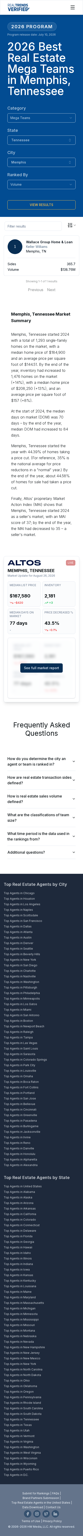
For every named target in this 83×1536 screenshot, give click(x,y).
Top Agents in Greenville (20, 1115)
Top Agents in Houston (19, 898)
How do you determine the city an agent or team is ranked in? (36, 761)
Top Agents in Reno (17, 1143)
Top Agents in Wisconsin (20, 1458)
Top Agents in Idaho (17, 1253)
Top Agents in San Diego (20, 965)
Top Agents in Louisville (20, 1070)
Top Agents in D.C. (16, 1475)
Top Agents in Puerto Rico (21, 1469)
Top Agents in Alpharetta (20, 1159)
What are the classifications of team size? (38, 818)
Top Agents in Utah (17, 1430)
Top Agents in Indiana (18, 1264)
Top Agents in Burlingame (21, 1126)
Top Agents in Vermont (19, 1436)
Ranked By (17, 174)
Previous (35, 289)
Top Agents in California (20, 1214)
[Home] (19, 7)
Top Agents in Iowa (17, 1269)
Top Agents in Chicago (19, 893)
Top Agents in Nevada (19, 1341)
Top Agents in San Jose (20, 1098)
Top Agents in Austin (18, 937)
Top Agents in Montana (19, 1330)
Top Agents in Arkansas (20, 1208)
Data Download (32, 1507)
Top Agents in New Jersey (22, 1352)
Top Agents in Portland (19, 1093)
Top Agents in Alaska (18, 1197)
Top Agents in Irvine (17, 1137)
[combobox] (41, 118)
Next (51, 289)
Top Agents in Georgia (19, 1242)
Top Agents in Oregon (19, 1391)
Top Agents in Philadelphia (22, 993)
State (12, 130)
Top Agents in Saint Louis (21, 1048)
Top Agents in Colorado (20, 1219)
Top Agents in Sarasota (19, 1054)
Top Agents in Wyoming (20, 1463)
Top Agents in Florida (18, 1236)
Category (16, 108)
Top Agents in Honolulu (19, 1154)
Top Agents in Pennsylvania (22, 1397)
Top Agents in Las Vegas (20, 1043)
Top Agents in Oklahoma (20, 1386)
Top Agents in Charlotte (20, 971)
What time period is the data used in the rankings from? (38, 836)
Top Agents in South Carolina (23, 1408)
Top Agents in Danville (19, 1148)
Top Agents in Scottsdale (21, 915)
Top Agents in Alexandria (21, 1165)
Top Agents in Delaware (20, 1230)
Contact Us (53, 1507)
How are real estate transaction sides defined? (39, 780)
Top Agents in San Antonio (21, 1015)
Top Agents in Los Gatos (20, 1004)
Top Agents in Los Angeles (22, 904)
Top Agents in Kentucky (20, 1280)
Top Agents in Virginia (18, 1441)
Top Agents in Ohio (17, 1380)
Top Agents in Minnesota (21, 1314)
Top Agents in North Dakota (22, 1375)
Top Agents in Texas (18, 1425)
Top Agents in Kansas (18, 1275)
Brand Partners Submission (41, 1498)
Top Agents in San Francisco (23, 921)
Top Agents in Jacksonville (22, 1131)
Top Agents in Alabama (19, 1192)
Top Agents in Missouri (19, 1325)
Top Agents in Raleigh (18, 1032)
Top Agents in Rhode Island (22, 1402)
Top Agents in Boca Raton (21, 1082)
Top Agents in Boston (18, 1020)
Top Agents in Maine (18, 1291)
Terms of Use (30, 1521)
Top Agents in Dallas (18, 926)
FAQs (55, 1493)
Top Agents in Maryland (20, 1297)
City (11, 152)
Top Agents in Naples (18, 909)
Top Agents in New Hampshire (24, 1347)
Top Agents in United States (23, 1186)
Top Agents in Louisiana (20, 1286)
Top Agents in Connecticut (22, 1225)
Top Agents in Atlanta (18, 932)
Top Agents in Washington (21, 982)
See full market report (41, 668)
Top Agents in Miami (17, 1009)
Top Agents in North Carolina (23, 1369)
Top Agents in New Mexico (22, 1358)
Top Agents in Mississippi (21, 1319)
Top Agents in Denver (18, 943)
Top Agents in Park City (19, 1065)
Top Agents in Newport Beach (24, 1026)
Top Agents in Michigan (20, 1308)
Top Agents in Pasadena (20, 1120)
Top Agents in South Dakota (23, 1414)
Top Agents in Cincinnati (20, 1109)
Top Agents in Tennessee (21, 1419)
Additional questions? (26, 852)
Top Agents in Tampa (18, 1037)
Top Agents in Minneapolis (22, 998)
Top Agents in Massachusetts (24, 1303)
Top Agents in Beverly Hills (22, 954)
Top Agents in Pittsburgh (20, 987)
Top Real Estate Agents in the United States (40, 1502)
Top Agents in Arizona (18, 1203)
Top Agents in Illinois (18, 1258)
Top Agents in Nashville (20, 976)
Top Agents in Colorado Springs (25, 1059)
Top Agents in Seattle (18, 948)
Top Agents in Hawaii (18, 1247)
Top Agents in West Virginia (22, 1452)
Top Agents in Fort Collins (21, 1087)
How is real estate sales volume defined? (34, 799)
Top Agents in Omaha (18, 1076)
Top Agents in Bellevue (19, 1104)
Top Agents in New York (20, 959)
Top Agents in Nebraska (20, 1336)
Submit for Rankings (36, 1493)
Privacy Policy (52, 1521)
